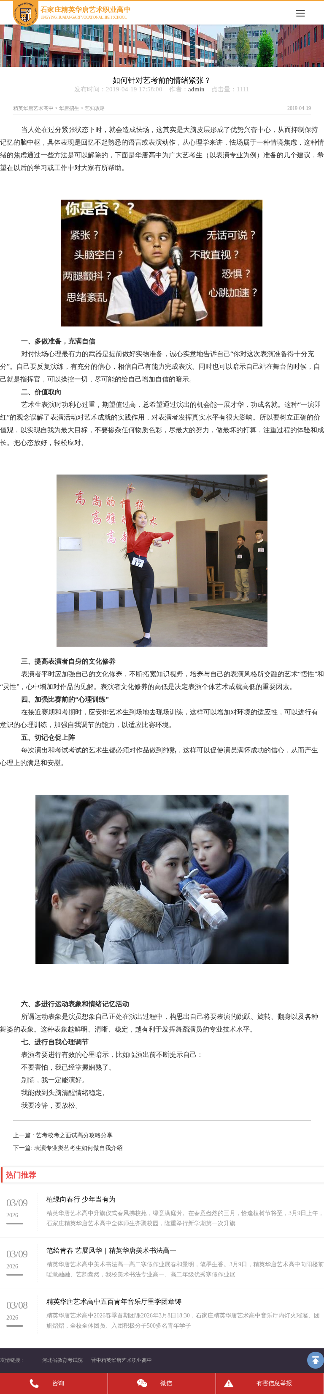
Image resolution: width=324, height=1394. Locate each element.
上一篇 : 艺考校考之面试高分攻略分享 (63, 1135)
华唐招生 (69, 108)
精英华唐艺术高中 (33, 108)
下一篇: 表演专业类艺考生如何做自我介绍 (68, 1148)
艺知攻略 (95, 108)
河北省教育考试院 (62, 1360)
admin (196, 89)
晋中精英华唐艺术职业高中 (121, 1360)
